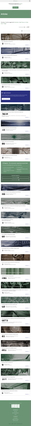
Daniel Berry (19, 277)
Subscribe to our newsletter (15, 179)
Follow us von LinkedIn (15, 177)
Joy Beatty (9, 236)
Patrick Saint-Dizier (14, 143)
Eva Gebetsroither (13, 115)
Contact (15, 414)
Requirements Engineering (15, 4)
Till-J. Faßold (8, 292)
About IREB (15, 411)
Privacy (15, 423)
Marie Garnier (10, 143)
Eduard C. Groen (10, 129)
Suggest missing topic (15, 419)
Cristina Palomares (12, 349)
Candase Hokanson (13, 236)
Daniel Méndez (12, 378)
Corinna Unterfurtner (18, 115)
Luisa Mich (11, 277)
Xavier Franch (20, 349)
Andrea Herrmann (10, 306)
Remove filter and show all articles (26, 30)
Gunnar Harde (8, 43)
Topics (16, 7)
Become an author (15, 420)
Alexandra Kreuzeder (23, 115)
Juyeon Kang (14, 193)
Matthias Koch (14, 129)
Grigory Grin (8, 392)
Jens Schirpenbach (9, 222)
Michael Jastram (9, 207)
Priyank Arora (8, 86)
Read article (26, 58)
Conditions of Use (19, 423)
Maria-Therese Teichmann (7, 115)
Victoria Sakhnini (15, 277)
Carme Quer (16, 349)
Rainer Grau (8, 157)
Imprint (12, 423)
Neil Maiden (8, 364)
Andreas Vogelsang (20, 378)
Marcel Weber (14, 306)
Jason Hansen (8, 72)
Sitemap (10, 423)
